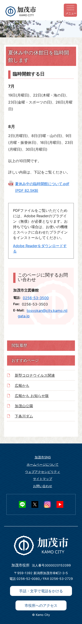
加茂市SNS (43, 457)
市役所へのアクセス (41, 605)
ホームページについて (43, 464)
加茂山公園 (24, 406)
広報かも (22, 385)
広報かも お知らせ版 (32, 395)
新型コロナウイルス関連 (35, 375)
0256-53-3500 (36, 298)
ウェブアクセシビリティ (42, 472)
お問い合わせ (42, 486)
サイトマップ (42, 479)
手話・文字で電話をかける (41, 591)
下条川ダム (24, 416)
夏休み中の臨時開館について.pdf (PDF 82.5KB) (42, 187)
